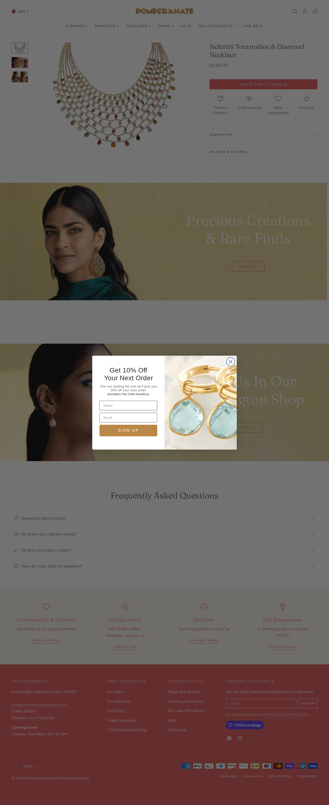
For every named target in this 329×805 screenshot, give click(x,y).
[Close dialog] (230, 362)
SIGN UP (128, 430)
